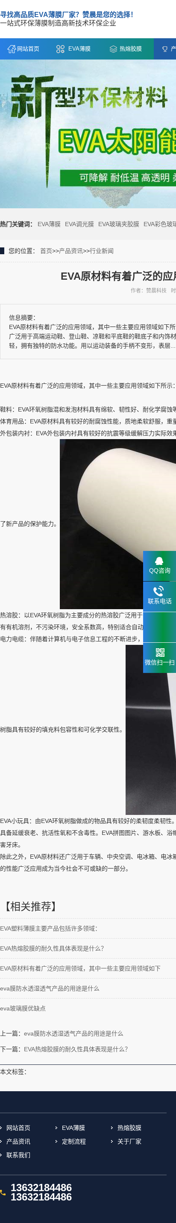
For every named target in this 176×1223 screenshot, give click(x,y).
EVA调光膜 (79, 224)
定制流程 (74, 1141)
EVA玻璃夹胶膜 (118, 224)
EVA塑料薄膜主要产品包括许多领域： (50, 928)
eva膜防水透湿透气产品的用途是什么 (50, 988)
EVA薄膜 (79, 48)
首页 (46, 250)
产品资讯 (71, 250)
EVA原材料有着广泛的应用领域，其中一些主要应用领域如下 (80, 968)
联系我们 (18, 1155)
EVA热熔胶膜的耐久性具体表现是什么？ (53, 948)
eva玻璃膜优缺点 (23, 1008)
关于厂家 (129, 1141)
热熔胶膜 (131, 48)
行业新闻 (102, 250)
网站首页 (28, 48)
